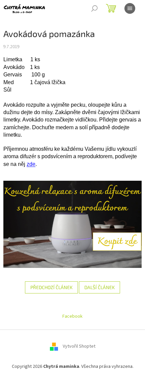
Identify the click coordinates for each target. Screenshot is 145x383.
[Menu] (130, 8)
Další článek (99, 287)
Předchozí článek (51, 287)
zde (31, 164)
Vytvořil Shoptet (79, 346)
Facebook (72, 316)
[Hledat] (94, 8)
